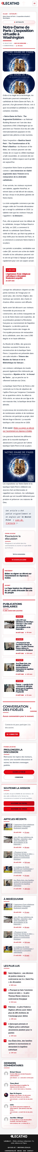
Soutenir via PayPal (19, 803)
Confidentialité (10, 1151)
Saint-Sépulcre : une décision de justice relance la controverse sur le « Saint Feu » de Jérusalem (21, 977)
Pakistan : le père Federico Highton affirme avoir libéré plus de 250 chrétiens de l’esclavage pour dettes (20, 1011)
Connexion (19, 777)
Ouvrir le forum (19, 772)
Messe (19, 1151)
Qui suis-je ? (12, 1147)
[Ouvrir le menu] (34, 3)
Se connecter (12, 734)
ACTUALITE (13, 14)
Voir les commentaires (19, 554)
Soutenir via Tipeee (19, 809)
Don (24, 1151)
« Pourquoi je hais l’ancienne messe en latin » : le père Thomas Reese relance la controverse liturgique (20, 994)
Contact (30, 1151)
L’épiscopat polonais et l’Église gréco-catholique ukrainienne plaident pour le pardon (20, 1028)
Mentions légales (24, 1147)
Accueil (5, 14)
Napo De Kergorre (20, 43)
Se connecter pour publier (19, 559)
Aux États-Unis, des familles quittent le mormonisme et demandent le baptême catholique (20, 1045)
